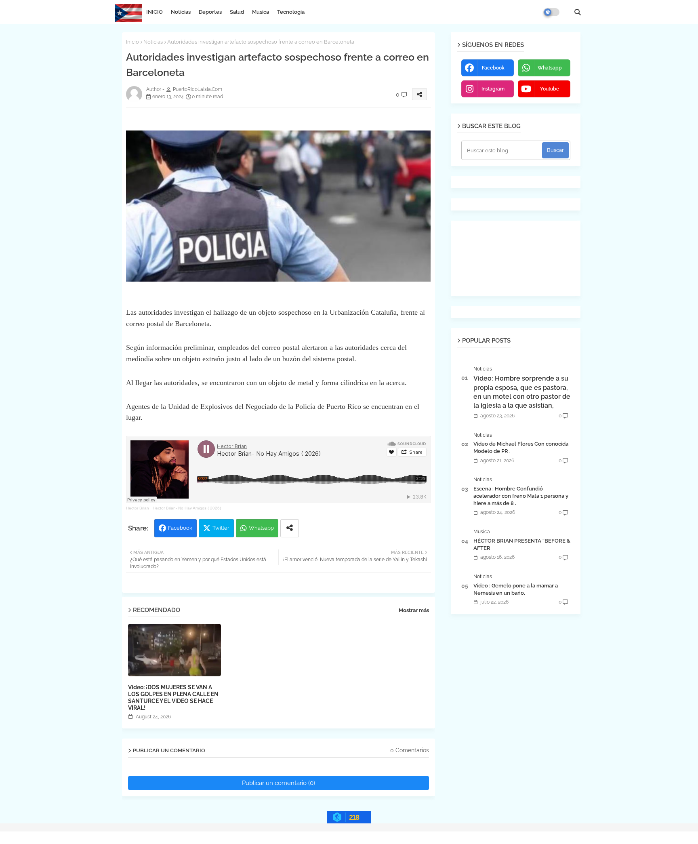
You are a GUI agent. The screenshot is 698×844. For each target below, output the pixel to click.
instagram (493, 89)
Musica (260, 12)
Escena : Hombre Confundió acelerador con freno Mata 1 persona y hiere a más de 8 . (520, 496)
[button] (578, 12)
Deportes (210, 12)
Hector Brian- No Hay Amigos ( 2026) (187, 508)
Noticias (181, 12)
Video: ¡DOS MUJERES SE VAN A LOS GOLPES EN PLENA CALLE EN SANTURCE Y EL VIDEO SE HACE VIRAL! (173, 697)
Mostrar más (414, 610)
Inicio (132, 42)
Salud (237, 12)
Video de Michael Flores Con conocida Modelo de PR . (520, 447)
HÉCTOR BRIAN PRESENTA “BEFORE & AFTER (521, 544)
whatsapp (550, 68)
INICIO (154, 12)
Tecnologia (291, 12)
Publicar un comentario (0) (278, 783)
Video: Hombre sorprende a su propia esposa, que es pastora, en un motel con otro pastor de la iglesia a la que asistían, (521, 392)
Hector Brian (137, 508)
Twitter (220, 528)
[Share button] (289, 528)
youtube (549, 89)
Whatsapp (261, 528)
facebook (493, 68)
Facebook (180, 528)
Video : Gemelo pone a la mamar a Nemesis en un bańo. (515, 589)
